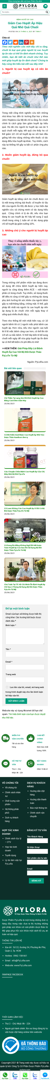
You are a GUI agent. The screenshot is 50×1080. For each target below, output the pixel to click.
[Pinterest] (26, 42)
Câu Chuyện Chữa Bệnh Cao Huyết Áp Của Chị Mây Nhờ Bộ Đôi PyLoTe (24, 472)
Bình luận (11, 625)
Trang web (11, 674)
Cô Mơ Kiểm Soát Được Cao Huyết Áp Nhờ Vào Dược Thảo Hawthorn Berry (24, 436)
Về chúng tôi (11, 787)
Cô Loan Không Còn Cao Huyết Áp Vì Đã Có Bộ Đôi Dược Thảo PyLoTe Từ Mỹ (24, 509)
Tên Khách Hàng (35, 837)
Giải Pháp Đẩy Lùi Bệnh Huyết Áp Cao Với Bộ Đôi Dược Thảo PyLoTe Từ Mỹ (22, 352)
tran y (38, 31)
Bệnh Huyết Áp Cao (25, 19)
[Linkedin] (21, 42)
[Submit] (47, 12)
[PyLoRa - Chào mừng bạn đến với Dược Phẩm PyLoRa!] (25, 6)
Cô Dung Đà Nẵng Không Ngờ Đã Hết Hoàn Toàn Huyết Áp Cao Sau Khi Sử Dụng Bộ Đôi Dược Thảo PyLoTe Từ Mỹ (23, 547)
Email (9, 662)
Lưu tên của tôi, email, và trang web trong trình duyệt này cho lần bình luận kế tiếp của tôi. (25, 691)
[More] (31, 42)
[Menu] (4, 6)
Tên (8, 649)
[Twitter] (10, 42)
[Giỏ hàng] (45, 6)
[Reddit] (15, 42)
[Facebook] (4, 42)
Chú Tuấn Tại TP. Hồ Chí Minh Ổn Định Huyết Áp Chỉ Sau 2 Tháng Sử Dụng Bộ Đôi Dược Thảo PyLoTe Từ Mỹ (24, 586)
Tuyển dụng (10, 855)
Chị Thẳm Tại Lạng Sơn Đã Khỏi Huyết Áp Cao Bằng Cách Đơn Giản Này (23, 399)
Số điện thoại (33, 847)
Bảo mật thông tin (38, 808)
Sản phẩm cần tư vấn (37, 858)
